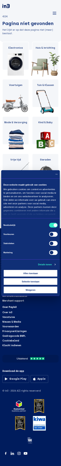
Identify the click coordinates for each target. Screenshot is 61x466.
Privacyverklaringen (14, 331)
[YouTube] (25, 453)
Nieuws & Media (11, 321)
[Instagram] (19, 453)
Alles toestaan (30, 273)
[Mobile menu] (54, 12)
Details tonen (45, 264)
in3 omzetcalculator (15, 296)
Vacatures (8, 317)
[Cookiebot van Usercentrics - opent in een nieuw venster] (45, 174)
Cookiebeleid (10, 340)
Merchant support (13, 300)
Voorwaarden (10, 326)
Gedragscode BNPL (14, 336)
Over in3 (7, 312)
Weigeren (30, 290)
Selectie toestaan (30, 281)
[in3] (11, 7)
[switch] (53, 234)
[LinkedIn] (12, 453)
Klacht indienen (11, 345)
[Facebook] (5, 453)
